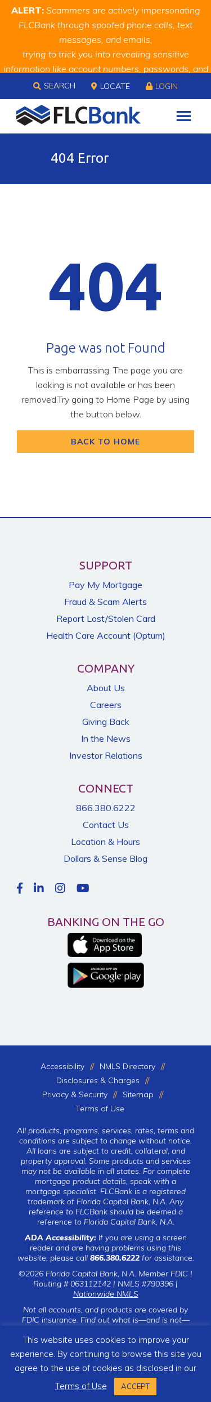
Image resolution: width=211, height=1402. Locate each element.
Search (59, 86)
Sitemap (138, 1094)
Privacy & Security (74, 1094)
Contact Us (106, 824)
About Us (106, 687)
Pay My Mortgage (105, 584)
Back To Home (105, 442)
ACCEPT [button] (135, 1386)
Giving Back (105, 721)
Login (166, 86)
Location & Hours (105, 841)
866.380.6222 (106, 807)
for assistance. (142, 1258)
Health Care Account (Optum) (105, 635)
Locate (115, 86)
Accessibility (62, 1066)
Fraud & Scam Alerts (105, 601)
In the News (106, 738)
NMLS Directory (127, 1066)
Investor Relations (105, 755)
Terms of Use (99, 1108)
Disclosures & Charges (98, 1080)
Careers (106, 704)
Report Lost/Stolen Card (105, 618)
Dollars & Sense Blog (105, 858)
